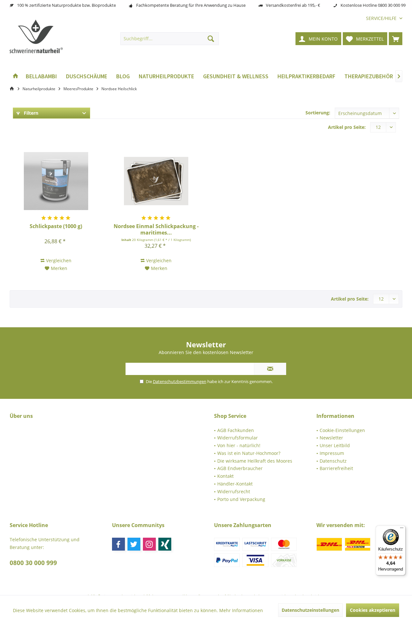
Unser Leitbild (335, 445)
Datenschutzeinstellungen (310, 610)
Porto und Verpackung (241, 499)
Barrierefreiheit (336, 468)
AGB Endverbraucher (240, 468)
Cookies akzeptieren (372, 610)
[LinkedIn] (164, 544)
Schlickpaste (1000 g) (56, 226)
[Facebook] (118, 544)
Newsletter (331, 438)
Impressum (332, 453)
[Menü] (402, 529)
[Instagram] (149, 544)
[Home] (15, 76)
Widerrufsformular (237, 438)
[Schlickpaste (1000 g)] (55, 181)
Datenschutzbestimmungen (179, 381)
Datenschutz (333, 461)
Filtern (30, 113)
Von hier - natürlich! (238, 445)
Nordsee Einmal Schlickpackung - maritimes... (156, 229)
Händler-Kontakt (235, 484)
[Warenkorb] (395, 38)
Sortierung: (317, 113)
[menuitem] (381, 18)
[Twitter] (133, 544)
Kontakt (225, 476)
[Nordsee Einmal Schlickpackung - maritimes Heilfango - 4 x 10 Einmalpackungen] (156, 181)
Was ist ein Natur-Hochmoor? (248, 453)
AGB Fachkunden (235, 430)
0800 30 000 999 (33, 563)
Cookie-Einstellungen (342, 430)
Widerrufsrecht (233, 491)
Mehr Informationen (241, 610)
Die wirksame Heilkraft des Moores (254, 461)
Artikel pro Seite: (347, 127)
